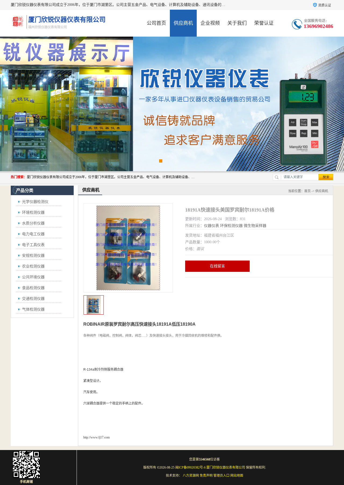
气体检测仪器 (33, 309)
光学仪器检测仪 (35, 202)
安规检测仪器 (33, 256)
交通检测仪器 (33, 299)
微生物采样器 (255, 226)
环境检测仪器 (33, 212)
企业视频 (210, 23)
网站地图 (236, 475)
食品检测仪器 (33, 288)
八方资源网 (191, 475)
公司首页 (156, 23)
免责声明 (206, 475)
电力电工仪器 (33, 234)
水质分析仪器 (33, 223)
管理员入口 (221, 475)
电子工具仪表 (33, 245)
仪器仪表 (211, 226)
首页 (307, 191)
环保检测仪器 (231, 226)
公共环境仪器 (33, 277)
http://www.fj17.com (96, 437)
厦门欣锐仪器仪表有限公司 (225, 467)
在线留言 (217, 266)
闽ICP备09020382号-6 (190, 467)
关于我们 (237, 23)
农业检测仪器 (33, 266)
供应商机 (183, 23)
